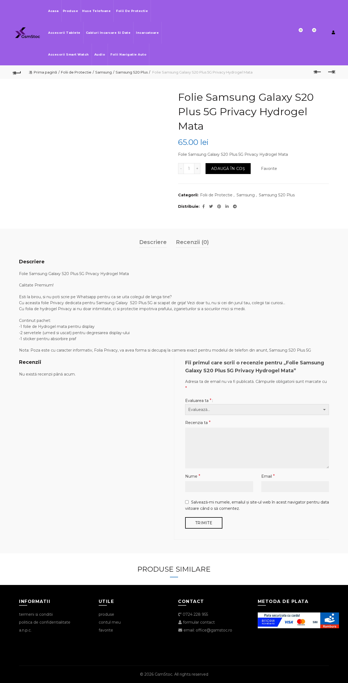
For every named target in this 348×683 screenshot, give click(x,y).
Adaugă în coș (228, 168)
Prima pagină (45, 72)
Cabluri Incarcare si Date (108, 33)
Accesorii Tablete (64, 33)
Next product (331, 72)
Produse (70, 11)
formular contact (198, 622)
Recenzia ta (198, 422)
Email (268, 476)
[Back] (17, 72)
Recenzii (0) (192, 242)
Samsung (103, 72)
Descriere (153, 242)
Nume (192, 476)
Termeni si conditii (36, 614)
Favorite (301, 30)
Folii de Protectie (132, 11)
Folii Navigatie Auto (128, 54)
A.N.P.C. (25, 630)
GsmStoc (163, 674)
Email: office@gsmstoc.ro (207, 630)
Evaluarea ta (198, 400)
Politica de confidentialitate (44, 622)
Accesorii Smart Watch (68, 54)
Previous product (317, 72)
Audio (99, 54)
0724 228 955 (195, 614)
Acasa (53, 11)
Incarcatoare (147, 33)
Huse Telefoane (96, 11)
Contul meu (110, 622)
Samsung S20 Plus (132, 72)
